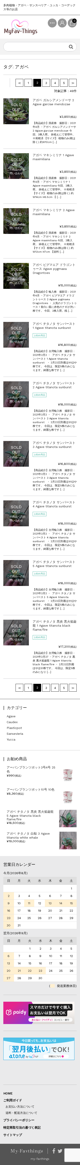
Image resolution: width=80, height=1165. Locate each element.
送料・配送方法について (21, 1113)
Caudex (12, 722)
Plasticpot (14, 728)
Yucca (11, 739)
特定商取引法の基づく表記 (22, 1127)
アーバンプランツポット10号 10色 (30, 789)
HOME (7, 1093)
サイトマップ (12, 1135)
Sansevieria (15, 733)
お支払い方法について (20, 1106)
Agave (11, 716)
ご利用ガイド (12, 1100)
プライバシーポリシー (18, 1120)
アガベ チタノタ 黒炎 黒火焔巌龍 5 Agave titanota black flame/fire (30, 815)
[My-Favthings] (20, 27)
